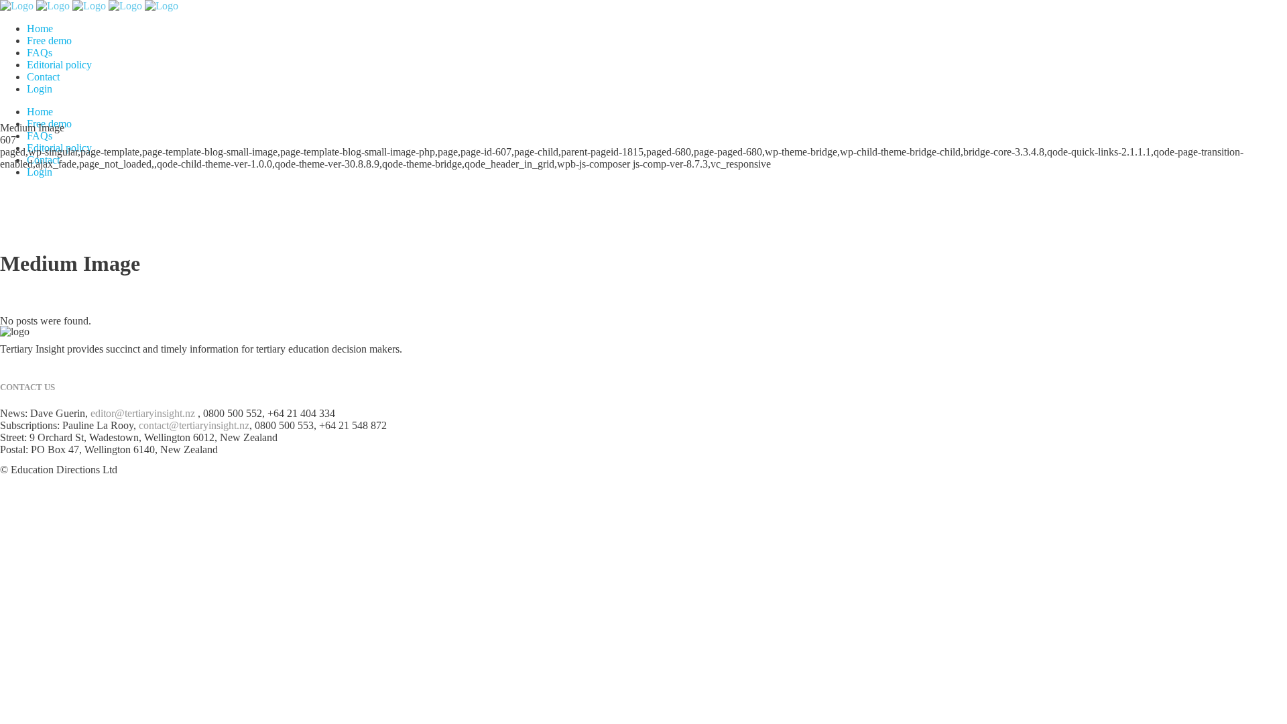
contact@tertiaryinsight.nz (194, 425)
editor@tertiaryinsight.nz (142, 413)
